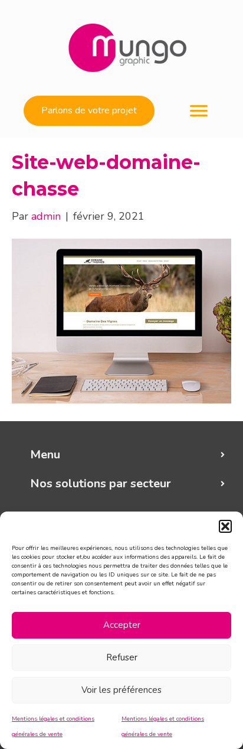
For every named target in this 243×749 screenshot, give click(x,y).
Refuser (121, 657)
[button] (225, 526)
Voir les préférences (121, 690)
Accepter (121, 625)
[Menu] (198, 111)
